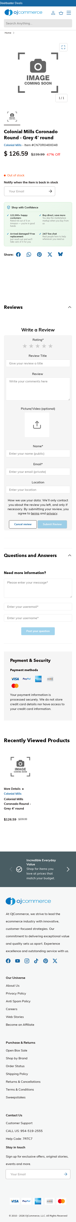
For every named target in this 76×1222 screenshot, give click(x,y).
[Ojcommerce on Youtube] (18, 959)
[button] (24, 345)
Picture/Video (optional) (38, 409)
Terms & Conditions (20, 1089)
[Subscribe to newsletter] (65, 1174)
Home (8, 32)
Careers (11, 1009)
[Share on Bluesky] (60, 254)
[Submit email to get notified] (50, 191)
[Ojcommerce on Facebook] (8, 959)
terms (35, 513)
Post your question (38, 631)
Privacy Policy (16, 993)
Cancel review (23, 524)
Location (38, 482)
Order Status (15, 1066)
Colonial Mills (12, 145)
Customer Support (19, 1123)
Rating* (38, 340)
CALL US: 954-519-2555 (24, 1131)
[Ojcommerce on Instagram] (27, 959)
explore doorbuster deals (38, 3)
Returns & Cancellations (23, 1082)
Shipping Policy (17, 1074)
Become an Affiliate (20, 1025)
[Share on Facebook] (18, 254)
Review (37, 374)
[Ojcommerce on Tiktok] (36, 959)
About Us (12, 985)
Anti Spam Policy (18, 1001)
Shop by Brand (16, 1058)
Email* (38, 464)
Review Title (38, 356)
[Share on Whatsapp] (29, 254)
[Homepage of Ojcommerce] (23, 12)
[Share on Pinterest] (39, 254)
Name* (38, 446)
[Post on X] (50, 254)
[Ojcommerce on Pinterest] (46, 959)
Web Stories (15, 1017)
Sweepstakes (16, 1097)
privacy (52, 513)
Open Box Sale (16, 1050)
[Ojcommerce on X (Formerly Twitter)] (55, 959)
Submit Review (52, 524)
